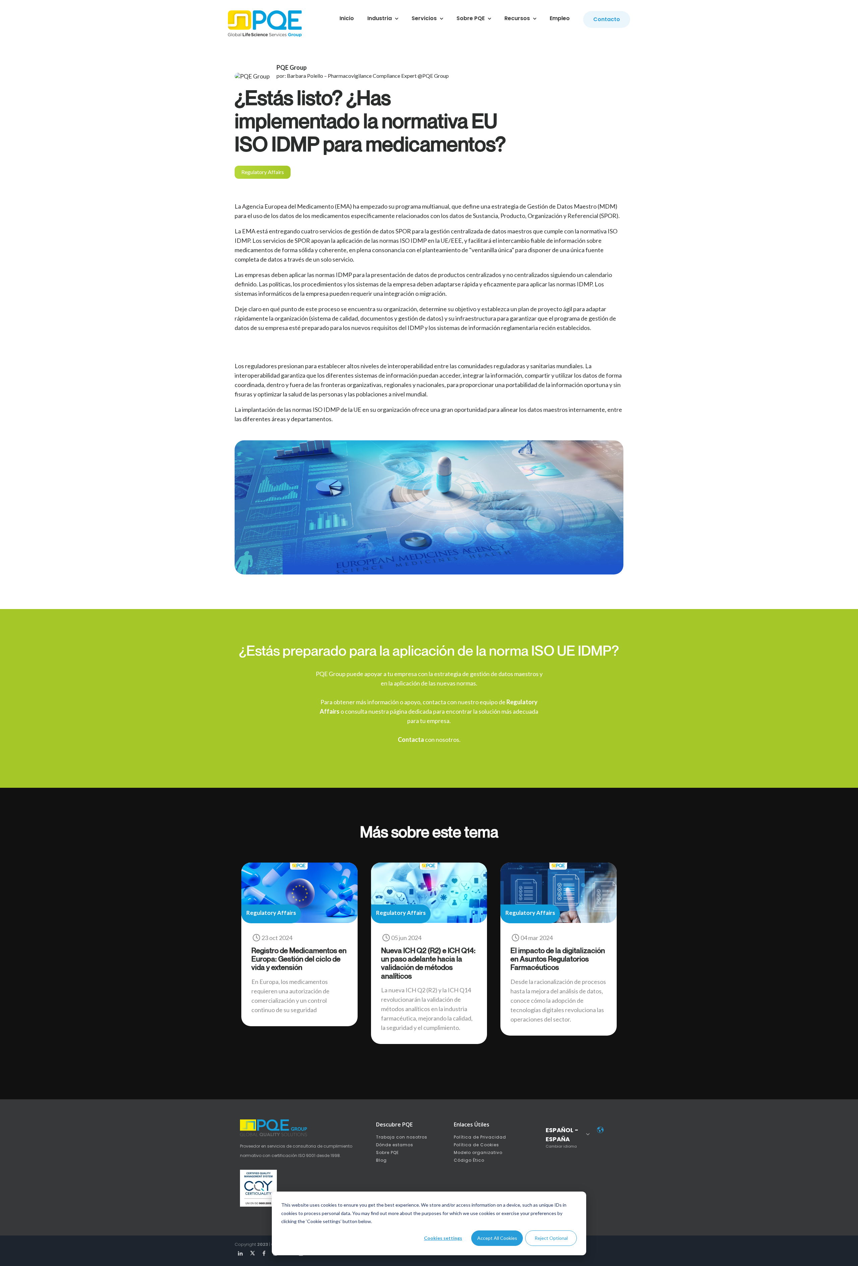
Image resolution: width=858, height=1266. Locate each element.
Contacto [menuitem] (606, 19)
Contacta (411, 739)
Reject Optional (551, 1238)
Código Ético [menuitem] (469, 1160)
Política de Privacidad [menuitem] (480, 1137)
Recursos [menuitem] (517, 18)
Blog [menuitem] (381, 1160)
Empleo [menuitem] (560, 18)
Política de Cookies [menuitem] (476, 1145)
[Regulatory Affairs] (299, 920)
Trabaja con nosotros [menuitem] (401, 1137)
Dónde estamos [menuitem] (394, 1145)
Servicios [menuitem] (424, 18)
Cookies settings (443, 1238)
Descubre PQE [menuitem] (394, 1124)
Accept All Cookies (497, 1238)
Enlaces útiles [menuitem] (471, 1124)
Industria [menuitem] (379, 18)
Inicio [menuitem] (347, 18)
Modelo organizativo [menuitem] (478, 1152)
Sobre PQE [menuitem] (470, 18)
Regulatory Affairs (262, 172)
